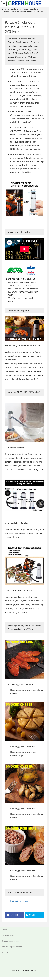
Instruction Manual (19, 901)
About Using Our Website (12, 947)
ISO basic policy (8, 935)
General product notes (10, 941)
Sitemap (5, 952)
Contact (5, 930)
